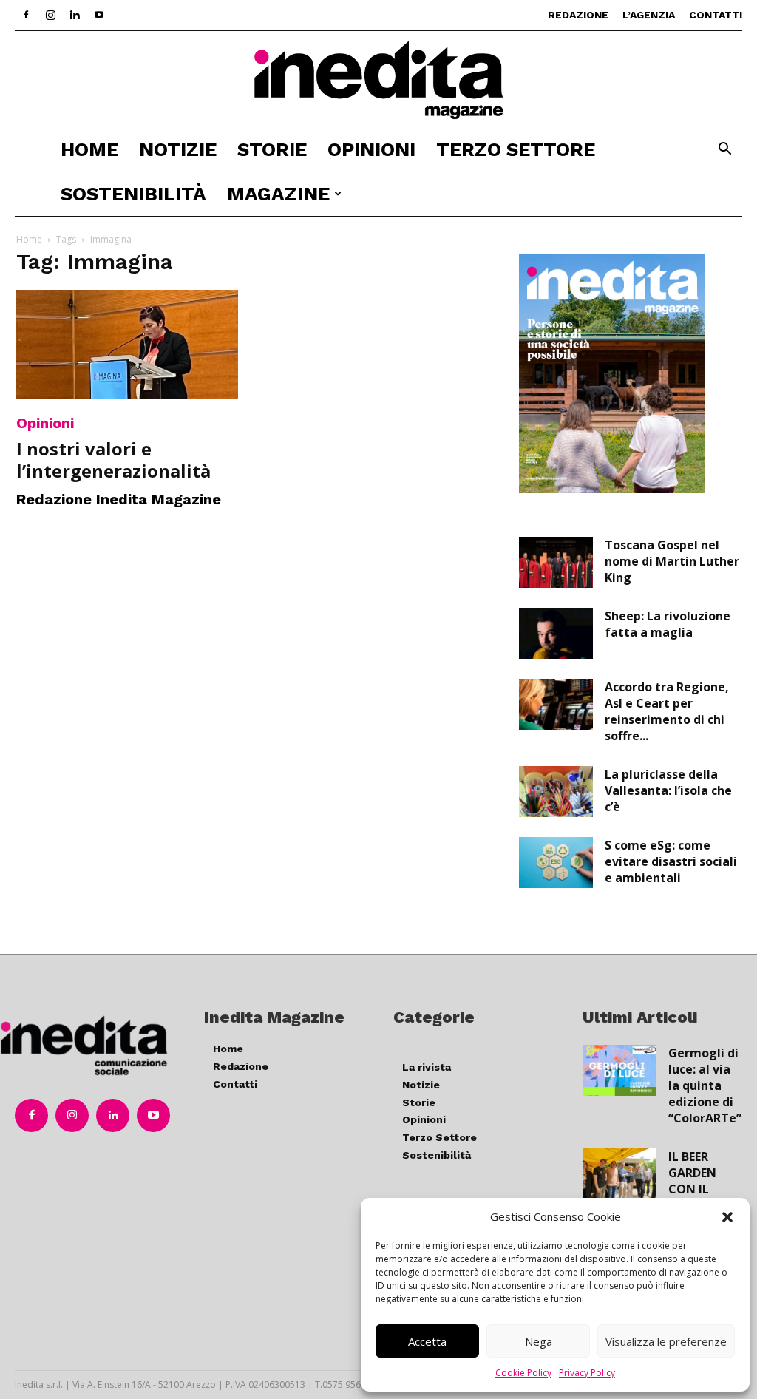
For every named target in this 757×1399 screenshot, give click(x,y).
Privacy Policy (587, 1372)
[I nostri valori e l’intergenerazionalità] (127, 344)
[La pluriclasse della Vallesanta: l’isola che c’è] (556, 791)
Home (89, 149)
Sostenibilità (133, 194)
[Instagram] (50, 15)
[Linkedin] (75, 15)
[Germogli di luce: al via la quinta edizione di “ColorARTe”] (619, 1070)
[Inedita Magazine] (378, 80)
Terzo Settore (515, 149)
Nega (538, 1341)
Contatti (715, 15)
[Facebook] (26, 15)
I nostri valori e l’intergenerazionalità (113, 459)
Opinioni (371, 149)
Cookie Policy (523, 1372)
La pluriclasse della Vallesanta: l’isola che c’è (668, 790)
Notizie (178, 149)
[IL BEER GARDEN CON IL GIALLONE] (619, 1173)
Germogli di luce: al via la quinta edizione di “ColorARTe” (704, 1085)
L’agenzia (648, 15)
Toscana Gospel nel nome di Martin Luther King (672, 561)
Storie (272, 149)
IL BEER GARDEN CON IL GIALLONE (697, 1180)
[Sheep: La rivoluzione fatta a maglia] (556, 633)
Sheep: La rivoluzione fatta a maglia (667, 624)
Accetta (427, 1341)
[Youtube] (99, 15)
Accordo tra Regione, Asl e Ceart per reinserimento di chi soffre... (667, 711)
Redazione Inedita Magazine (118, 499)
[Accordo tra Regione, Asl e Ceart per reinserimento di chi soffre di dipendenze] (556, 704)
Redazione (578, 15)
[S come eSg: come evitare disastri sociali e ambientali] (556, 862)
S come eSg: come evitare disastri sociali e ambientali (671, 861)
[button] (727, 1217)
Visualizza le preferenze (666, 1341)
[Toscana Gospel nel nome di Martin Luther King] (556, 562)
